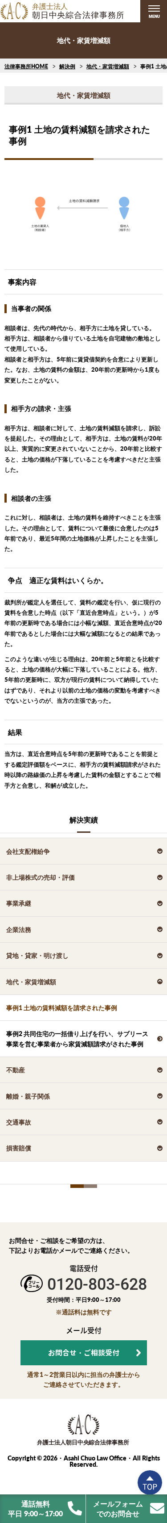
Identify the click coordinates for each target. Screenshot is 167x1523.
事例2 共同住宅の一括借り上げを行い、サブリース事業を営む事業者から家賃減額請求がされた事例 (77, 1038)
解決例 (67, 66)
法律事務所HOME (26, 66)
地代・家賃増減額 (107, 66)
